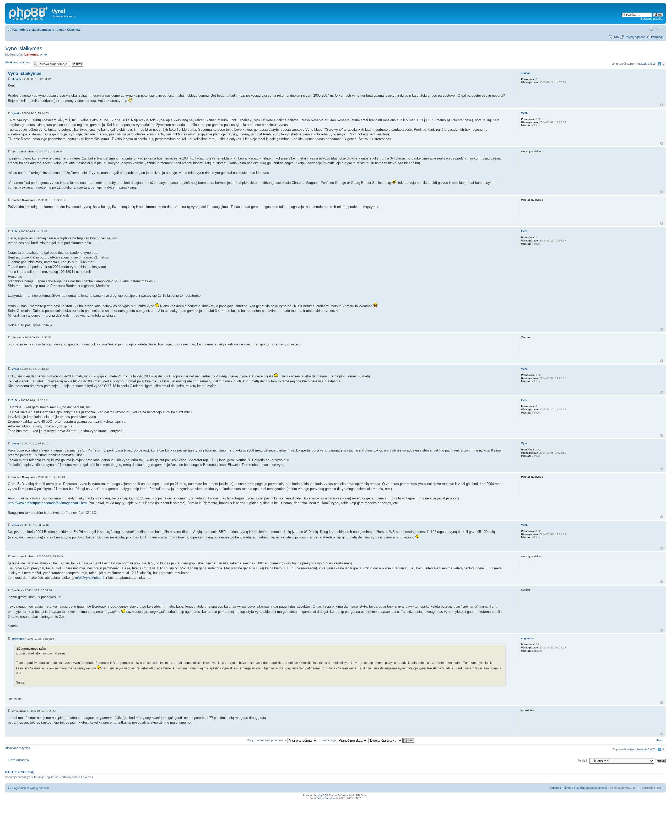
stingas (16, 79)
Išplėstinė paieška (651, 18)
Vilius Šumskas (326, 798)
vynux (43, 54)
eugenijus (18, 638)
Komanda (555, 787)
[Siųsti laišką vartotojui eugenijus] (525, 657)
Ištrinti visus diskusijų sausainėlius (585, 787)
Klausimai (73, 29)
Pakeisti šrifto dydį (659, 28)
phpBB (322, 795)
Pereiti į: (582, 760)
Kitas (659, 740)
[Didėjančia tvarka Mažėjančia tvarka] (392, 740)
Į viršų (661, 104)
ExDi (15, 231)
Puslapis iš (645, 63)
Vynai (60, 29)
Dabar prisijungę (19, 772)
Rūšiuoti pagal (327, 740)
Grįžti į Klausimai (18, 760)
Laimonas (31, 54)
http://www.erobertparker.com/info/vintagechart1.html (48, 503)
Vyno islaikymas (23, 48)
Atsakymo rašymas (17, 62)
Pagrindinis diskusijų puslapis (33, 29)
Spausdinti (651, 28)
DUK (616, 36)
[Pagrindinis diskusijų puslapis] (29, 12)
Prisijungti (657, 36)
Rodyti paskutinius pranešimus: (267, 740)
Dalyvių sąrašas (635, 36)
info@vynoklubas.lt (89, 578)
